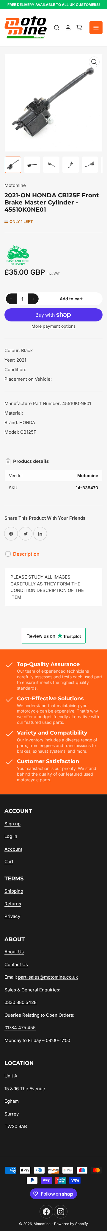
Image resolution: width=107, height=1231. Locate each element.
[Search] (56, 27)
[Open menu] (96, 27)
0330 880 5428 (20, 1002)
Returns (12, 904)
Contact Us (16, 964)
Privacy (12, 916)
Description (26, 554)
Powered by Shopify (71, 1223)
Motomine (15, 185)
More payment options (53, 326)
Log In (10, 836)
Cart (8, 861)
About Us (14, 952)
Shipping (13, 891)
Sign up (12, 824)
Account (13, 849)
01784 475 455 (20, 1027)
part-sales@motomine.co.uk (48, 977)
